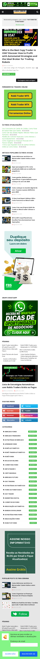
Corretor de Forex (18, 502)
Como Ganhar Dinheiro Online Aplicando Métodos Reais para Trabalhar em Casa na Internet (29, 357)
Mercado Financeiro (18, 436)
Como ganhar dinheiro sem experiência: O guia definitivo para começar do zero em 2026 (24, 179)
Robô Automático (18, 448)
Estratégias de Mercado (18, 440)
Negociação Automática (18, 506)
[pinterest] (11, 415)
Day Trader (18, 494)
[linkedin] (29, 420)
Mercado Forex (18, 432)
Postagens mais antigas (26, 80)
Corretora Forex (18, 465)
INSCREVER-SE (28, 654)
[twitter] (29, 406)
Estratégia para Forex (18, 515)
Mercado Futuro (18, 477)
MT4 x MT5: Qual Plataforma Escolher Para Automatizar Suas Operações (23, 220)
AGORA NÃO (10, 654)
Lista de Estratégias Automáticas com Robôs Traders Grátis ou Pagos (19, 386)
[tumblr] (29, 411)
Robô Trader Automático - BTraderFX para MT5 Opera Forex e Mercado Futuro (10, 348)
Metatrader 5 (18, 469)
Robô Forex (18, 456)
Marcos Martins (8, 65)
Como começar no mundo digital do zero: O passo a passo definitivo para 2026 (24, 190)
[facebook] (11, 406)
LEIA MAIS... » (7, 74)
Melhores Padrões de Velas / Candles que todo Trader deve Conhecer (25, 604)
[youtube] (11, 411)
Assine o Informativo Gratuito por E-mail (10, 360)
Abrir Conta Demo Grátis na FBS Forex (27, 351)
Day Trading (18, 481)
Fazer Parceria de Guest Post (10, 355)
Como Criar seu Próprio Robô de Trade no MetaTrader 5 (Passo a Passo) (23, 209)
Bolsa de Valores (18, 461)
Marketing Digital (18, 498)
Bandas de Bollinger (18, 510)
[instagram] (29, 415)
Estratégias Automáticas (18, 486)
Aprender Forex (18, 444)
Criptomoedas (18, 473)
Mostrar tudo (20, 24)
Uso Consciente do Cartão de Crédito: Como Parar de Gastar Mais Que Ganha (19, 130)
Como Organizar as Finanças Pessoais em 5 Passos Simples (22, 595)
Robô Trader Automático (18, 452)
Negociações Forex (18, 519)
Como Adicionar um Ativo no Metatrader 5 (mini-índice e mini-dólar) (23, 158)
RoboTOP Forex (18, 523)
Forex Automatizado (18, 490)
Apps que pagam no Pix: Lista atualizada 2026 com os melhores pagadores (23, 169)
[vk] (11, 420)
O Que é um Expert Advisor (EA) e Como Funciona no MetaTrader (23, 199)
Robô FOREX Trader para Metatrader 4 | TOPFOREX (29, 346)
